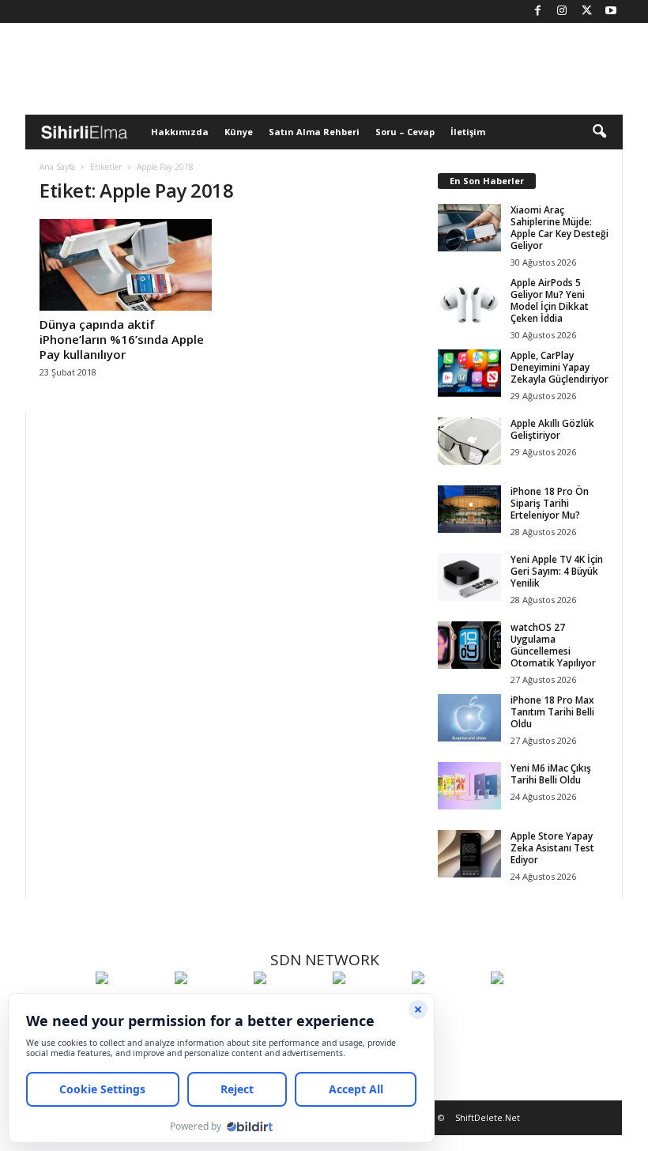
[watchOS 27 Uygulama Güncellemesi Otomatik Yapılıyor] (469, 645)
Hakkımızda (180, 132)
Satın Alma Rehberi (314, 132)
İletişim (467, 132)
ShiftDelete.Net (487, 1117)
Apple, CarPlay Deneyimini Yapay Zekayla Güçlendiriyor (559, 367)
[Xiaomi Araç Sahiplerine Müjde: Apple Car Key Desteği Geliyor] (469, 227)
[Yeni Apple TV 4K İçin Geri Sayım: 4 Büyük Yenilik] (469, 577)
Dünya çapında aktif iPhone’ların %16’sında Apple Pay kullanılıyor (122, 339)
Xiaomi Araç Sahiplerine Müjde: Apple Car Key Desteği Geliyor (559, 227)
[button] (599, 132)
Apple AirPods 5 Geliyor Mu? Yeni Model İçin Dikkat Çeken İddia (549, 300)
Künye (238, 132)
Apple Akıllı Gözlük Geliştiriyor (552, 429)
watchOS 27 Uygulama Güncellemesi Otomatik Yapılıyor (553, 645)
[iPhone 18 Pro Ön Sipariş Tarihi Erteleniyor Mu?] (469, 509)
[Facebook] (537, 11)
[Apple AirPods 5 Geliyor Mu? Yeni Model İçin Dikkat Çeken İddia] (469, 300)
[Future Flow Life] (526, 1007)
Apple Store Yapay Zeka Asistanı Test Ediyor (552, 847)
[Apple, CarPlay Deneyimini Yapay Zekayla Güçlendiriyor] (469, 373)
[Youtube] (610, 11)
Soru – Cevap (405, 132)
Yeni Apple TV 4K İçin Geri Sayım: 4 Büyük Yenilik (556, 571)
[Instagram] (561, 11)
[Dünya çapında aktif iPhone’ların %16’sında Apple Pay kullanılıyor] (126, 265)
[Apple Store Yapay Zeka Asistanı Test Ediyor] (469, 853)
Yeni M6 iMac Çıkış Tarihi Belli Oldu (550, 774)
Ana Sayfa (57, 166)
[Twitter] (586, 11)
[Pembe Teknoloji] (447, 1007)
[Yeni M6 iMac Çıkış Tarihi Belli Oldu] (469, 785)
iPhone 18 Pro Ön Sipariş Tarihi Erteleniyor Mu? (549, 503)
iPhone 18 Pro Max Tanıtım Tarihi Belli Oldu (552, 711)
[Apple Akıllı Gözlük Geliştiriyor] (469, 441)
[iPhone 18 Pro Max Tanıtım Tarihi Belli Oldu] (469, 718)
